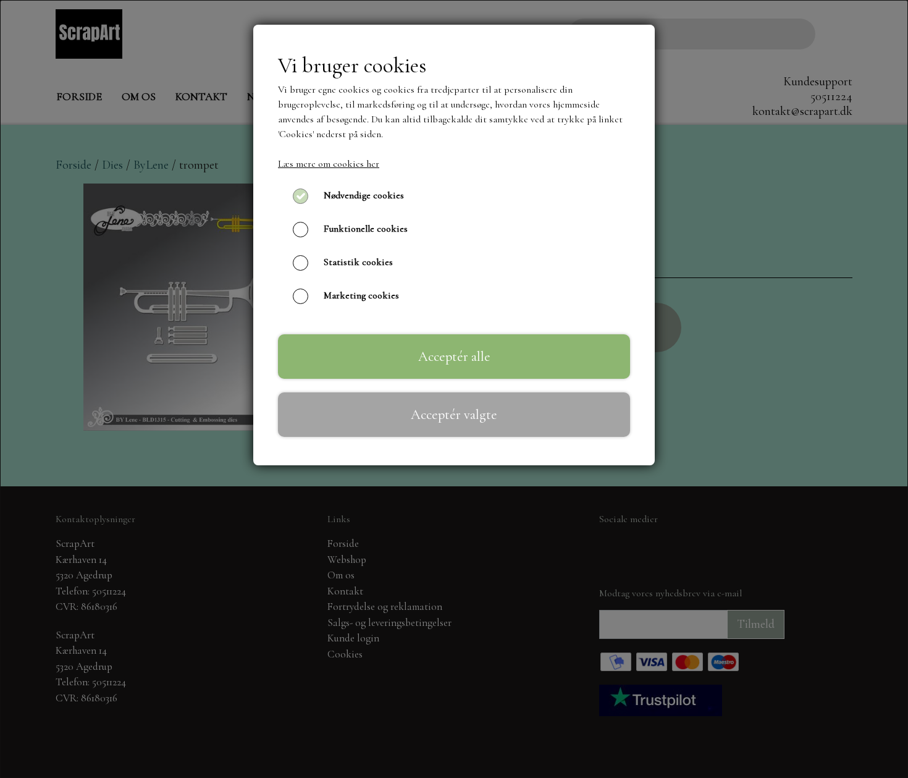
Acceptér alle (454, 356)
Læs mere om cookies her (328, 164)
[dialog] (454, 389)
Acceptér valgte (454, 414)
